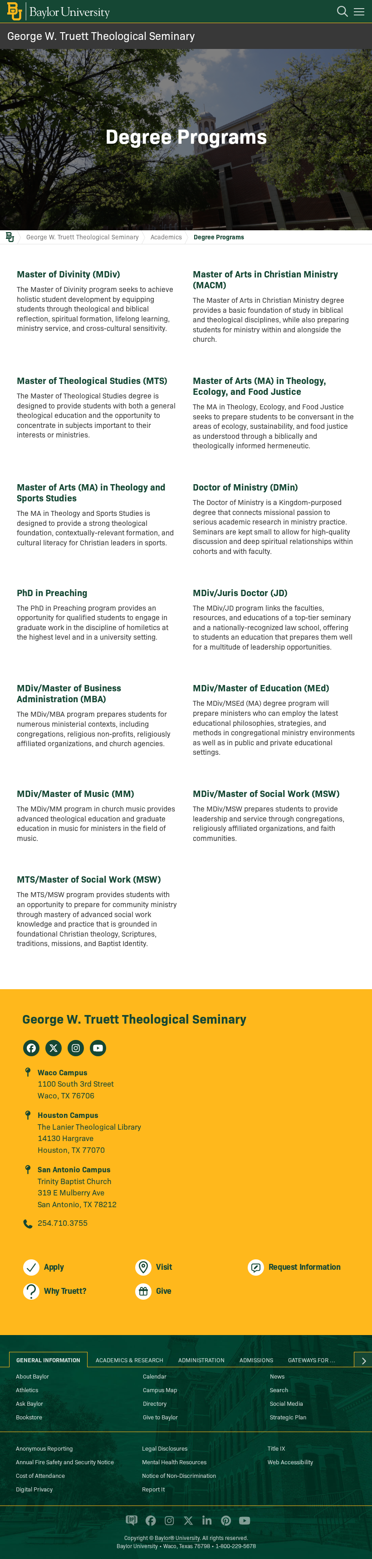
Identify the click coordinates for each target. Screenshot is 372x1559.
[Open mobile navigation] (360, 13)
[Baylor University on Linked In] (205, 1524)
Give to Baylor (160, 1417)
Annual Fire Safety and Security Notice (65, 1461)
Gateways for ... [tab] (311, 1359)
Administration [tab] (201, 1359)
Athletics (27, 1389)
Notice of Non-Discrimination (179, 1475)
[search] (338, 12)
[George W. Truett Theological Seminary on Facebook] (31, 1048)
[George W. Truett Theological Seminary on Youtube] (98, 1048)
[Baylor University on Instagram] (167, 1524)
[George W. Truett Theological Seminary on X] (53, 1048)
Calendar (154, 1376)
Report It (153, 1489)
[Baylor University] (58, 11)
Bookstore (29, 1417)
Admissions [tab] (256, 1359)
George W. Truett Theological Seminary (101, 35)
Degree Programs (219, 236)
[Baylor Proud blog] (130, 1524)
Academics (166, 236)
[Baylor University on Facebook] (149, 1524)
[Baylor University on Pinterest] (224, 1524)
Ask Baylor (29, 1403)
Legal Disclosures (164, 1448)
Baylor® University (177, 1537)
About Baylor (32, 1376)
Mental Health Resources (174, 1461)
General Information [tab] (48, 1359)
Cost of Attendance (40, 1475)
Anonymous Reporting (44, 1448)
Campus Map (160, 1389)
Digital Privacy (34, 1489)
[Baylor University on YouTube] (242, 1524)
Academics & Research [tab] (129, 1359)
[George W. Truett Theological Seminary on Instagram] (76, 1048)
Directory (154, 1403)
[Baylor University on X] (186, 1524)
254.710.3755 (63, 1222)
